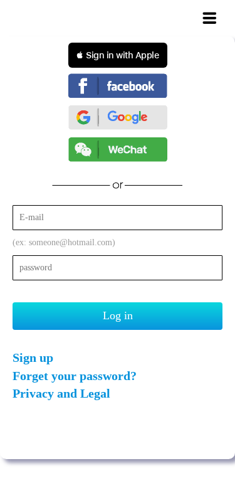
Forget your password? (75, 376)
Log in (118, 315)
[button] (117, 55)
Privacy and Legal (61, 393)
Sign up (33, 357)
